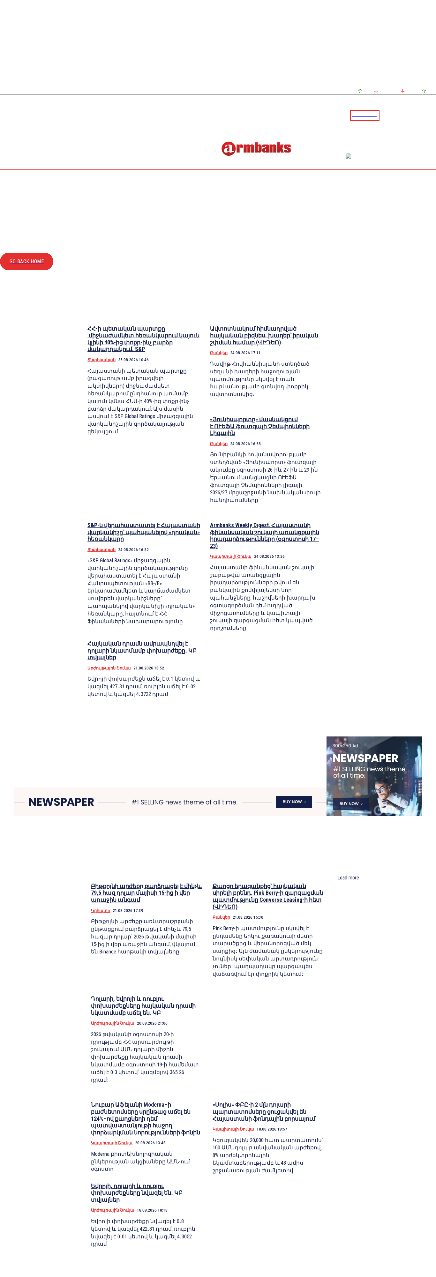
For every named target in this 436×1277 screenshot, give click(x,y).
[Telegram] (416, 115)
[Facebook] (409, 115)
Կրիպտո (100, 910)
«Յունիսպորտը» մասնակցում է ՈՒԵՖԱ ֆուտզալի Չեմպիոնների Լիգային (260, 426)
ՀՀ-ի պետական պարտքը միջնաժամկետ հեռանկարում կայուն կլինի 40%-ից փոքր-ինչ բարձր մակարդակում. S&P (143, 339)
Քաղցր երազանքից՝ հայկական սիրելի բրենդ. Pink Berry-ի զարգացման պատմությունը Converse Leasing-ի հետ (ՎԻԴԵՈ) (268, 896)
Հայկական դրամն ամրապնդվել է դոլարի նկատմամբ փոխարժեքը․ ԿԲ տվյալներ (142, 650)
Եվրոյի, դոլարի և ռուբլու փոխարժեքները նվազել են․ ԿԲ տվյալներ (137, 1193)
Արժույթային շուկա (109, 668)
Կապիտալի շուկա (231, 556)
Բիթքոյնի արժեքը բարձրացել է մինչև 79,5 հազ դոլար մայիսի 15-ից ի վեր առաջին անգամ (146, 893)
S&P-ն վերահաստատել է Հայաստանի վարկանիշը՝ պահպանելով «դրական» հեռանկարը (143, 532)
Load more (348, 878)
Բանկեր (219, 352)
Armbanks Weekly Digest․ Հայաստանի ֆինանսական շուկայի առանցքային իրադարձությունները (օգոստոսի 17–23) (264, 535)
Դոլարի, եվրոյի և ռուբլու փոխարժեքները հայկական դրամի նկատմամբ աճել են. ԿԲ (143, 1005)
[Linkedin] (432, 115)
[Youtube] (424, 115)
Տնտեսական (101, 359)
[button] (386, 115)
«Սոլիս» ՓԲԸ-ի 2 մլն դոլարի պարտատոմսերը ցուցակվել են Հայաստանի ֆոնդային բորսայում (264, 1111)
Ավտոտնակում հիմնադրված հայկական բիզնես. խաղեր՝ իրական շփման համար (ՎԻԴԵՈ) (264, 335)
